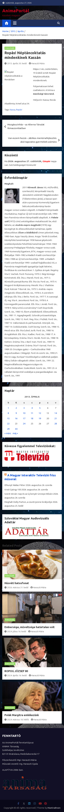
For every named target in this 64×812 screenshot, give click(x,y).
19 (40, 418)
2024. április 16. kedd (17, 675)
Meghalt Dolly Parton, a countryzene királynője (28, 502)
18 (32, 418)
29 (8, 429)
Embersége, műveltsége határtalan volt (29, 627)
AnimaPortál (15, 10)
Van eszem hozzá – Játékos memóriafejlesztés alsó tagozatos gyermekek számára (32, 140)
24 (24, 423)
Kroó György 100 (12, 489)
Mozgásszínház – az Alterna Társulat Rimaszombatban (26, 126)
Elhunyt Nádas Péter (14, 485)
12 (40, 413)
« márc (7, 433)
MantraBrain (54, 808)
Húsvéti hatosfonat (16, 583)
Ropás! (19, 109)
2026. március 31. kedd (17, 587)
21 (55, 418)
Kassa (12, 109)
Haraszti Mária (38, 63)
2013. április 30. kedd (17, 63)
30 (16, 429)
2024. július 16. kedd (16, 631)
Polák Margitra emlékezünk (21, 715)
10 (24, 413)
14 (55, 413)
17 (24, 418)
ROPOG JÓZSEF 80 (16, 671)
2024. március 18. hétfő (18, 719)
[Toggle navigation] (15, 23)
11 (32, 413)
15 (8, 418)
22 (8, 423)
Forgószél (10, 48)
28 (55, 423)
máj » (15, 433)
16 (16, 418)
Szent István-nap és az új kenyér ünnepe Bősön (28, 494)
